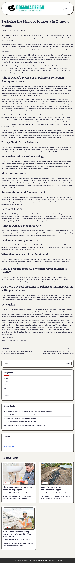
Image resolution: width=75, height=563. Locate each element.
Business (6, 381)
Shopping (6, 395)
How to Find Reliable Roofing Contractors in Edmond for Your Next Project (17, 534)
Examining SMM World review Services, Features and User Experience (23, 415)
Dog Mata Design (31, 560)
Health (5, 388)
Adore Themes (57, 560)
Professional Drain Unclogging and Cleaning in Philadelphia (20, 418)
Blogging (6, 378)
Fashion (6, 385)
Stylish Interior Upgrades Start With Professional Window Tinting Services (24, 425)
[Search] (66, 8)
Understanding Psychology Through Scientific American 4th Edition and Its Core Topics (28, 411)
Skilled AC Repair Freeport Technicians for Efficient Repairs (20, 421)
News (5, 392)
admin (23, 30)
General (11, 337)
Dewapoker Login (9, 446)
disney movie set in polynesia (16, 340)
